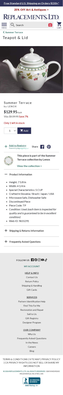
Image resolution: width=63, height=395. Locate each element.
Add (26, 130)
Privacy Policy (51, 359)
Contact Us (32, 277)
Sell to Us (32, 314)
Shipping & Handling (32, 285)
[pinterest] (35, 260)
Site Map (34, 359)
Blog (32, 351)
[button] (31, 175)
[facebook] (32, 260)
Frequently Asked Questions (31, 338)
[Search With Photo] (50, 25)
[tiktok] (45, 260)
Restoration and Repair (32, 309)
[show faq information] (6, 241)
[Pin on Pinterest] (49, 146)
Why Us (32, 334)
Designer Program (32, 322)
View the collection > (29, 165)
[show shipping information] (6, 230)
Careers (32, 346)
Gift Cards (32, 289)
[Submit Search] (12, 25)
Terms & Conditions (15, 359)
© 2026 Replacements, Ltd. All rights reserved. (24, 371)
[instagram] (39, 260)
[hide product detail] (6, 174)
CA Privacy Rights (16, 362)
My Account (32, 266)
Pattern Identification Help (31, 301)
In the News (32, 342)
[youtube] (42, 260)
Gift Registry (31, 318)
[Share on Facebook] (42, 146)
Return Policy (32, 281)
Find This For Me (32, 305)
